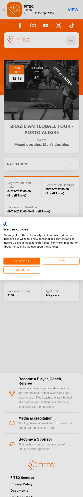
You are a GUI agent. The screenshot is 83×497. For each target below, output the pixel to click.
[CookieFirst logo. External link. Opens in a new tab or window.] (5, 224)
